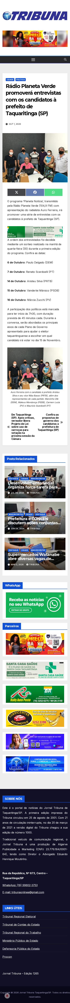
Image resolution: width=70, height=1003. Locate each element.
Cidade (10, 80)
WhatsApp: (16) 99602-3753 (20, 885)
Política (20, 80)
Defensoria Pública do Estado (21, 948)
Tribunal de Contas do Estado (21, 924)
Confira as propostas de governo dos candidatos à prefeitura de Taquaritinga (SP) (48, 422)
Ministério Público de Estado (20, 940)
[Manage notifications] (7, 995)
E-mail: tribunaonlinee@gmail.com (23, 892)
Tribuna (35, 493)
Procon (7, 956)
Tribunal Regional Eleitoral (19, 916)
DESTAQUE (13, 479)
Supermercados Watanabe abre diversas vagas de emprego (33, 558)
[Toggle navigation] (33, 59)
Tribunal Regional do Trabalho (21, 932)
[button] (65, 59)
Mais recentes (38, 479)
